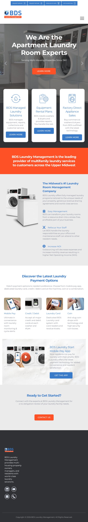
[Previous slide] (5, 63)
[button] (82, 18)
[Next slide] (82, 63)
